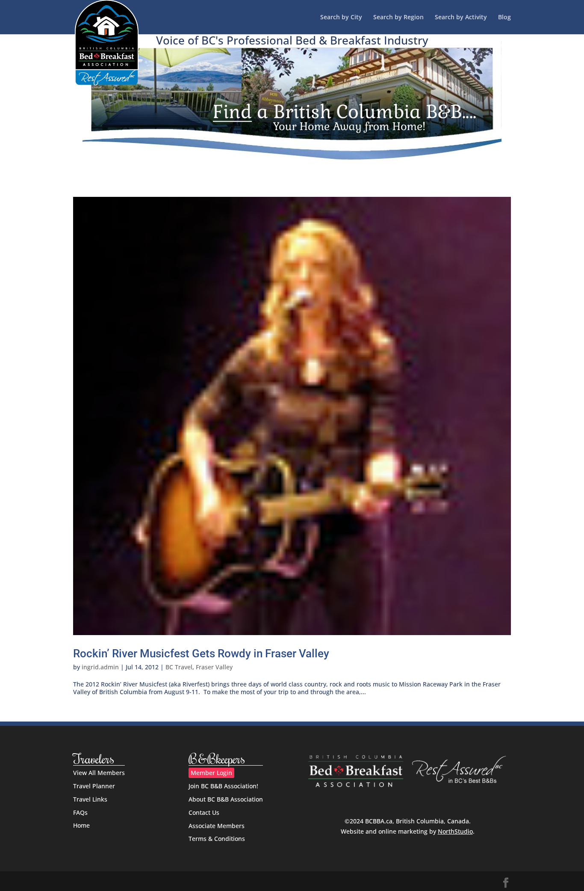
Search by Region (398, 17)
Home (81, 825)
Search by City (341, 17)
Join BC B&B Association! (223, 786)
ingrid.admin (100, 667)
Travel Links (90, 799)
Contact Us (204, 812)
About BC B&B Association (226, 799)
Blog (504, 17)
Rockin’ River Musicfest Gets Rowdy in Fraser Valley (201, 653)
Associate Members (217, 826)
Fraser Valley (214, 667)
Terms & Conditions (217, 839)
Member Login (211, 773)
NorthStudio (455, 831)
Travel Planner (94, 786)
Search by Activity (461, 17)
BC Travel (178, 667)
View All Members (99, 773)
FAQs (80, 812)
